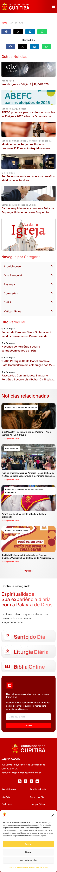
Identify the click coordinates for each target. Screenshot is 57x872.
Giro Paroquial (13, 275)
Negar (28, 852)
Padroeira (6, 804)
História (5, 797)
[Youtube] (37, 781)
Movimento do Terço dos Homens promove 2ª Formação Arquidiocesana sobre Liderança (25, 148)
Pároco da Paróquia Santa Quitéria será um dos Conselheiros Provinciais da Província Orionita (26, 336)
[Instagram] (25, 781)
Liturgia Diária (37, 804)
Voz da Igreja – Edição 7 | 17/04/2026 (25, 84)
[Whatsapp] (31, 781)
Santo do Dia (37, 797)
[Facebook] (19, 781)
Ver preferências (28, 860)
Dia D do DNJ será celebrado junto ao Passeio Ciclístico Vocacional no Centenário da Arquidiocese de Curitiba (27, 558)
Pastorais (10, 284)
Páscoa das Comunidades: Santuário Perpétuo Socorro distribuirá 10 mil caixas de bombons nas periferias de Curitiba (28, 379)
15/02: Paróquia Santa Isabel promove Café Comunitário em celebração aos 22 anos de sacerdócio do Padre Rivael (26, 365)
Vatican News (12, 311)
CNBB (7, 302)
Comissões (11, 293)
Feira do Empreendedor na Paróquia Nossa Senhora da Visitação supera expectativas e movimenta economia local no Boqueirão (28, 476)
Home (4, 22)
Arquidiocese (12, 266)
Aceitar (28, 844)
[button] (52, 815)
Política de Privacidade (19, 867)
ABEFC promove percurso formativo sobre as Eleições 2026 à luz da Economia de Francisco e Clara (28, 116)
